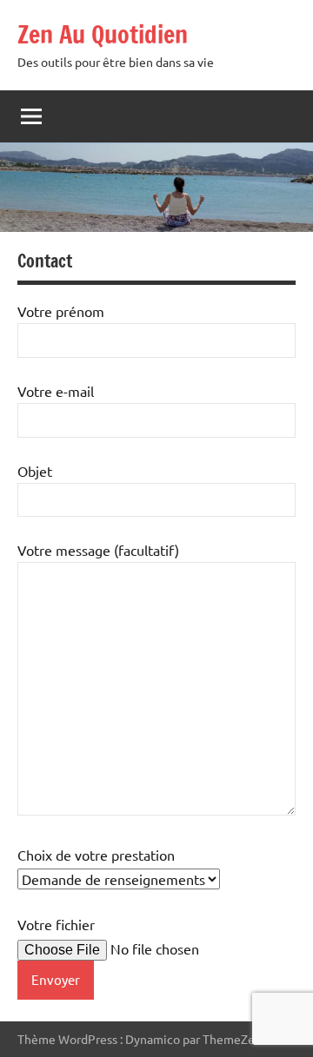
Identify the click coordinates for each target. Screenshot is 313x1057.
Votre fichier (56, 924)
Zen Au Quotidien (102, 34)
